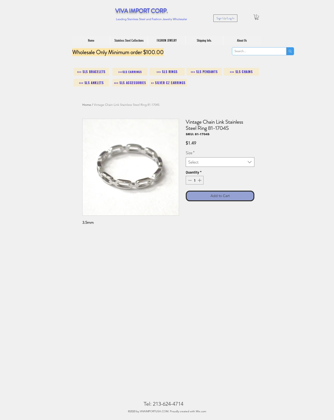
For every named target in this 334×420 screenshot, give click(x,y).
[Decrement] (189, 180)
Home (86, 105)
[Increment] (200, 180)
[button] (257, 17)
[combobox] (220, 162)
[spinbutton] (195, 180)
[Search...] (290, 51)
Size (190, 153)
